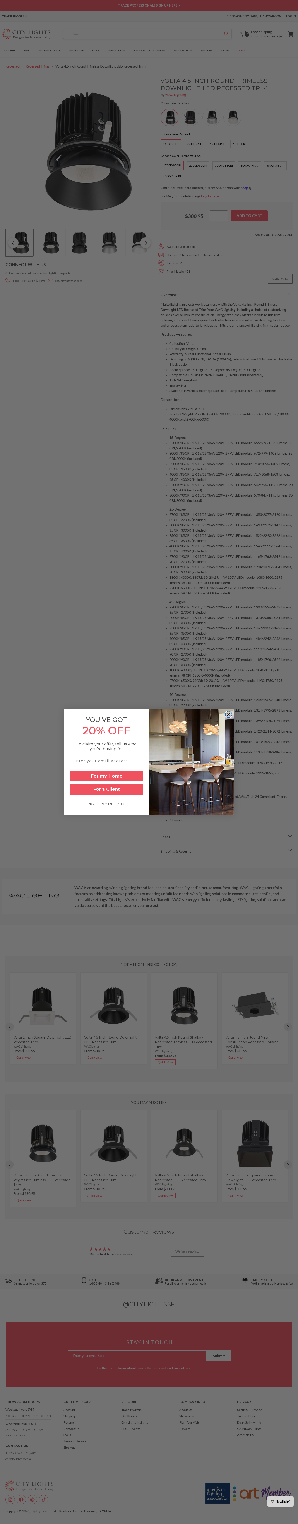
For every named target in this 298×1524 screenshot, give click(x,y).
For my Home (106, 776)
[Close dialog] (228, 714)
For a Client (106, 789)
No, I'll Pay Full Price (106, 803)
